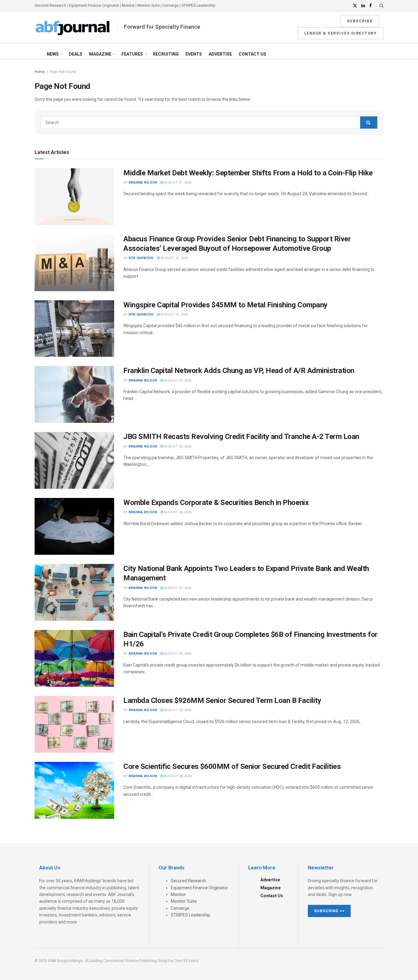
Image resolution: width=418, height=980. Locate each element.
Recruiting (166, 54)
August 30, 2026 (177, 380)
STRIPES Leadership (198, 5)
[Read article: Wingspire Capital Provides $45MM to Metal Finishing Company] (74, 328)
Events (193, 54)
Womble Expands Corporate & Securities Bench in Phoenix (215, 502)
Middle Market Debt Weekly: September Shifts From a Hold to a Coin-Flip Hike (248, 173)
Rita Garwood (141, 258)
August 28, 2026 (177, 710)
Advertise (220, 54)
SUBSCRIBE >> (329, 911)
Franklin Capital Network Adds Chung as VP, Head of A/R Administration (238, 370)
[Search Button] (381, 5)
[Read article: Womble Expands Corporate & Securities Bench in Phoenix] (74, 526)
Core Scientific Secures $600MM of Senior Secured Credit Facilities (232, 766)
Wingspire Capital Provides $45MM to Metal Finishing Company (225, 305)
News (53, 54)
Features (132, 54)
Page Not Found (63, 72)
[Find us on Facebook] (370, 5)
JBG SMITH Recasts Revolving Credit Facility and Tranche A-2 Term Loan (241, 436)
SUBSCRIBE (360, 21)
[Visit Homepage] (73, 27)
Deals (75, 54)
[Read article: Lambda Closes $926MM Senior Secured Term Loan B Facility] (74, 724)
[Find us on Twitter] (355, 5)
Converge (170, 5)
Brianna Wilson (143, 183)
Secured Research (50, 5)
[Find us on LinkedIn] (363, 5)
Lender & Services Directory (340, 33)
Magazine (100, 54)
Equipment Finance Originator (94, 5)
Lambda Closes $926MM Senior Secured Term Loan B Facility (222, 700)
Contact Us (252, 54)
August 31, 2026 (177, 183)
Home (40, 72)
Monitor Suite (148, 5)
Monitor (128, 5)
